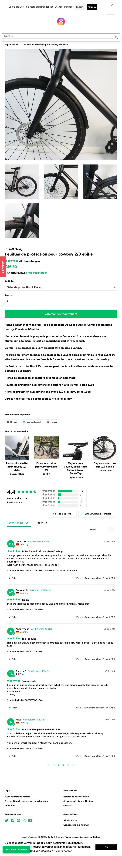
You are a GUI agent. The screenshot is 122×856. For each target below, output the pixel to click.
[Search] (116, 37)
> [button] (74, 764)
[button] (108, 578)
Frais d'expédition (36, 273)
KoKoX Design (55, 837)
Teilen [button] (14, 578)
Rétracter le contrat (16, 849)
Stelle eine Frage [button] (64, 513)
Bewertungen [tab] (16, 522)
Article (9, 281)
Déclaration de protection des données (26, 801)
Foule (8, 295)
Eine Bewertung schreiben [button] (98, 513)
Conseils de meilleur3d (76, 824)
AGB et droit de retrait (17, 796)
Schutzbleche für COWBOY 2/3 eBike (25, 570)
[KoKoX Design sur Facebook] (12, 821)
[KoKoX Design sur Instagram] (24, 821)
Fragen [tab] (39, 522)
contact (67, 805)
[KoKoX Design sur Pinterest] (18, 821)
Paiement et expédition (76, 796)
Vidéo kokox (70, 820)
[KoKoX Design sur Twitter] (6, 821)
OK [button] (106, 847)
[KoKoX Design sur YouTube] (30, 821)
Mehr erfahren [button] (63, 851)
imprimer (10, 805)
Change (92, 7)
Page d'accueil (11, 44)
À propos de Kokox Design (78, 801)
